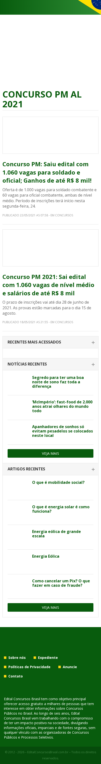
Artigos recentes (26, 469)
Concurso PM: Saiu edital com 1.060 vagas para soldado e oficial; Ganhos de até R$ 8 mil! (46, 172)
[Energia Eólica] (18, 562)
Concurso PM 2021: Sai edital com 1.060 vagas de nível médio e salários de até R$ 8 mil (48, 285)
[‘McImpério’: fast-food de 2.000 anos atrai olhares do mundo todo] (18, 407)
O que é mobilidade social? (58, 482)
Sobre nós (17, 657)
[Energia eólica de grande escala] (18, 537)
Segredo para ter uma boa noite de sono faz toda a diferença (58, 382)
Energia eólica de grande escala (56, 534)
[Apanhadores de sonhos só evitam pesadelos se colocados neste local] (18, 432)
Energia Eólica (45, 556)
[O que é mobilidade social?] (18, 488)
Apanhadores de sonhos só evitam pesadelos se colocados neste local (62, 431)
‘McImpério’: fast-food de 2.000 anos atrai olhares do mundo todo (62, 406)
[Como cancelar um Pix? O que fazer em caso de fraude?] (18, 586)
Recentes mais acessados (34, 342)
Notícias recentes (27, 364)
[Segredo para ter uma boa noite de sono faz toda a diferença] (18, 383)
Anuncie (70, 666)
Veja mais (50, 453)
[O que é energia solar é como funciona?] (18, 512)
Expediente (48, 657)
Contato (15, 676)
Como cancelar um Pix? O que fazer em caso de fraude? (61, 583)
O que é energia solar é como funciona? (60, 509)
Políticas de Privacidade (29, 666)
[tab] (50, 342)
